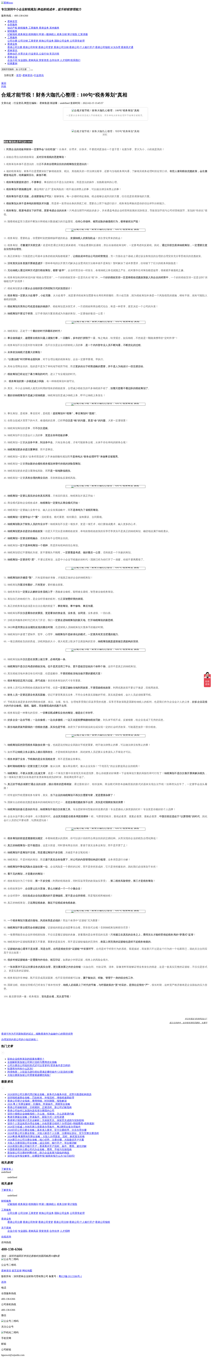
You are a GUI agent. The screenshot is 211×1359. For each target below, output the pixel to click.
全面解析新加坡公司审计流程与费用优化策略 (32, 1062)
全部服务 (12, 24)
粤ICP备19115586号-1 (70, 1276)
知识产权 (12, 28)
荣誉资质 (44, 60)
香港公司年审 (30, 47)
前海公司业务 (46, 40)
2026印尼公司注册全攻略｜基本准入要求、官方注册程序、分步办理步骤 (47, 1130)
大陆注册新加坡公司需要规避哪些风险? (29, 1075)
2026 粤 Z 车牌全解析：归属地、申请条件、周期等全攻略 (38, 1104)
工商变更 (33, 40)
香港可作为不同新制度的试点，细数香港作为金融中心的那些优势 (37, 1033)
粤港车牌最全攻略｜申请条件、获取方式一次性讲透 (35, 1117)
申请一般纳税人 (48, 34)
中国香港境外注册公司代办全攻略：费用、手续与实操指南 (39, 1149)
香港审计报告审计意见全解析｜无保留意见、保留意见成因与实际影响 (45, 1120)
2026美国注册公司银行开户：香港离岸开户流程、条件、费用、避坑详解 (47, 1146)
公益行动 (44, 53)
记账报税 (12, 34)
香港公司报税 (103, 47)
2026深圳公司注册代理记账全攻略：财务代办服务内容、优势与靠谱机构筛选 (49, 1094)
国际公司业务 (62, 40)
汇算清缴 (83, 34)
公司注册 (12, 40)
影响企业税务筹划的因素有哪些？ (25, 1059)
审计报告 (72, 34)
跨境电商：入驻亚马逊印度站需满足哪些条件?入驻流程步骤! (40, 1072)
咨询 (3, 1282)
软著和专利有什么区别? (20, 1068)
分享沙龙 (23, 53)
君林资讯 (12, 50)
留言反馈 (17, 1270)
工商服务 (33, 28)
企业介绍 (12, 60)
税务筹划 (23, 34)
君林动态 (12, 53)
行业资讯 (33, 53)
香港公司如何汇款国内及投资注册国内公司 (30, 1110)
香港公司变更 (46, 47)
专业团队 (23, 60)
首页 (18, 75)
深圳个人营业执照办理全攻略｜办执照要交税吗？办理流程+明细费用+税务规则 (50, 1123)
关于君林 (6, 1227)
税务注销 (62, 34)
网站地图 (27, 1270)
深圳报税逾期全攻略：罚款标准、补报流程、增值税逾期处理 (40, 1097)
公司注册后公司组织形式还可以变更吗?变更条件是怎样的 (38, 1065)
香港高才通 (127, 47)
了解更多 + (7, 1169)
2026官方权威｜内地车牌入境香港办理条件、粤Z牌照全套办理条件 (44, 1126)
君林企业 (12, 57)
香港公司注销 (61, 47)
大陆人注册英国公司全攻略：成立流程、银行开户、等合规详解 (42, 1143)
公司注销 (23, 40)
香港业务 (44, 28)
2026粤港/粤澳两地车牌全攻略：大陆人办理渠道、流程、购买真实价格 (46, 1136)
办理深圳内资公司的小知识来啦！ (19, 1039)
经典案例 (12, 63)
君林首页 (12, 21)
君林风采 (33, 60)
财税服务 (23, 28)
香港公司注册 (15, 47)
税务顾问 (33, 34)
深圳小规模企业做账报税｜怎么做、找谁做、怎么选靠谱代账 (40, 1113)
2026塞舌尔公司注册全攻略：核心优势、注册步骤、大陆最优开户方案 (45, 1139)
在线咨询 (6, 1236)
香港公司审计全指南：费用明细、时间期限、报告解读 (37, 1101)
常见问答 (54, 53)
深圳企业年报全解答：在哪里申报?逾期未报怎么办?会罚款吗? (41, 1156)
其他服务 (54, 28)
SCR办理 (116, 47)
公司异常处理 (77, 40)
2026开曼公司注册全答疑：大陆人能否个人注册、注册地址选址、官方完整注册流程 (53, 1133)
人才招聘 (65, 60)
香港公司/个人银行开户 (82, 47)
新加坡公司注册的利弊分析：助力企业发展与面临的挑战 (38, 1152)
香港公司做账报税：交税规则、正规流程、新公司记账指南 (39, 1107)
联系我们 (75, 60)
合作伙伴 (54, 60)
